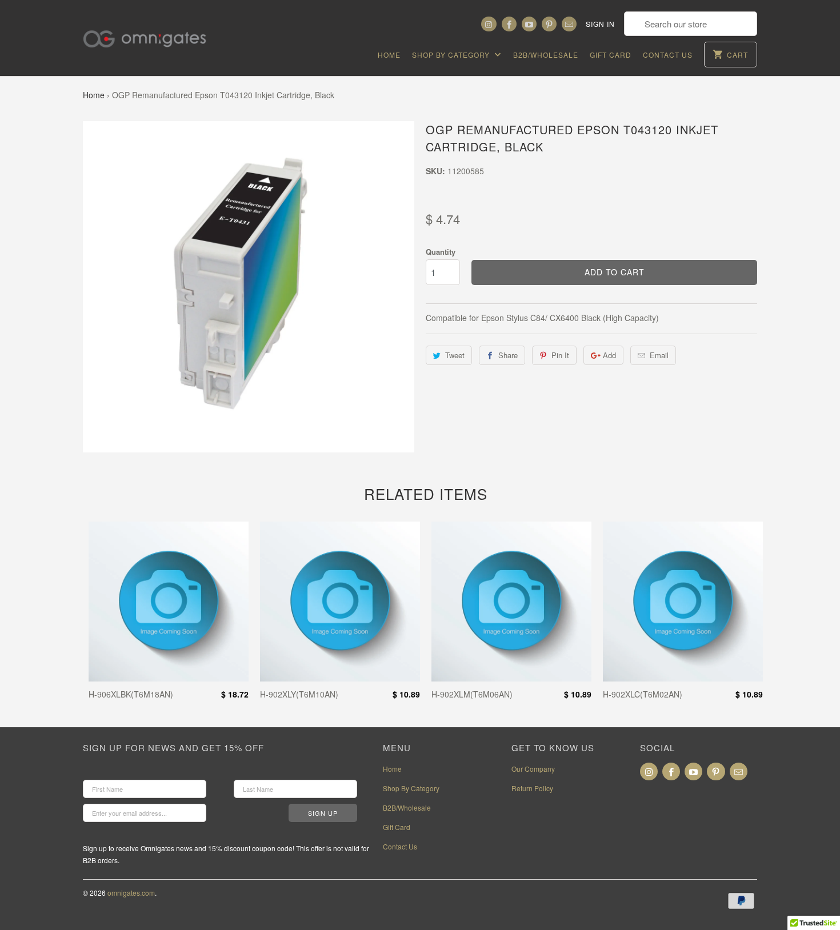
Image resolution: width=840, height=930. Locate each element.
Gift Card (610, 54)
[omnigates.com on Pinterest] (549, 24)
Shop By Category (452, 54)
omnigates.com (131, 892)
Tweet (455, 355)
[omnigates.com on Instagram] (488, 24)
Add (609, 355)
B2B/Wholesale (545, 54)
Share (508, 355)
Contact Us (668, 54)
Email (659, 355)
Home (389, 54)
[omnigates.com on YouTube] (529, 24)
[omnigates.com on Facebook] (509, 24)
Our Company (533, 768)
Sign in (600, 24)
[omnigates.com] (154, 32)
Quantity (440, 251)
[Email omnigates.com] (569, 24)
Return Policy (532, 788)
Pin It (560, 355)
